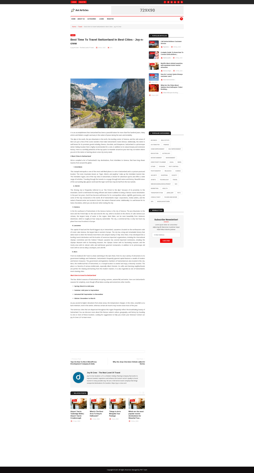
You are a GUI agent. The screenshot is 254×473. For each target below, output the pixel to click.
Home (73, 19)
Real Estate (165, 140)
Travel (80, 27)
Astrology (166, 153)
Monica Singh (167, 71)
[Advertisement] (107, 65)
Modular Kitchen (163, 201)
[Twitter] (168, 2)
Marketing (154, 188)
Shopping (164, 175)
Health (165, 188)
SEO (176, 184)
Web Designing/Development (161, 184)
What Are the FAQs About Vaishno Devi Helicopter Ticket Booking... (171, 87)
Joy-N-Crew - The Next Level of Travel (83, 47)
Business (154, 140)
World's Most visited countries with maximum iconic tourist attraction (172, 65)
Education (154, 153)
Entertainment (156, 158)
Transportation (157, 193)
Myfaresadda (167, 58)
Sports (153, 179)
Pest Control (173, 166)
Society (174, 175)
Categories (91, 19)
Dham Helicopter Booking (170, 92)
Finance (166, 144)
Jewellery (170, 193)
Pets (179, 193)
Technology (164, 179)
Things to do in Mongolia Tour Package (115, 414)
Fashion (162, 166)
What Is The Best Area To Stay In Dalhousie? (96, 414)
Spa (152, 201)
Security (154, 175)
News (179, 162)
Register (82, 2)
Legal (172, 162)
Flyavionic (166, 47)
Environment (170, 158)
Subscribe (166, 241)
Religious (168, 171)
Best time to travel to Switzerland (83, 275)
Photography (156, 171)
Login (74, 2)
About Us (81, 19)
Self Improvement (174, 149)
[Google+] (171, 2)
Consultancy (155, 197)
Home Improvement (157, 149)
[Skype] (181, 2)
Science (178, 171)
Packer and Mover (170, 197)
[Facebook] (165, 2)
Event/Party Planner (158, 162)
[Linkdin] (175, 2)
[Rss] (178, 2)
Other (153, 166)
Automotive (155, 144)
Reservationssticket (169, 80)
